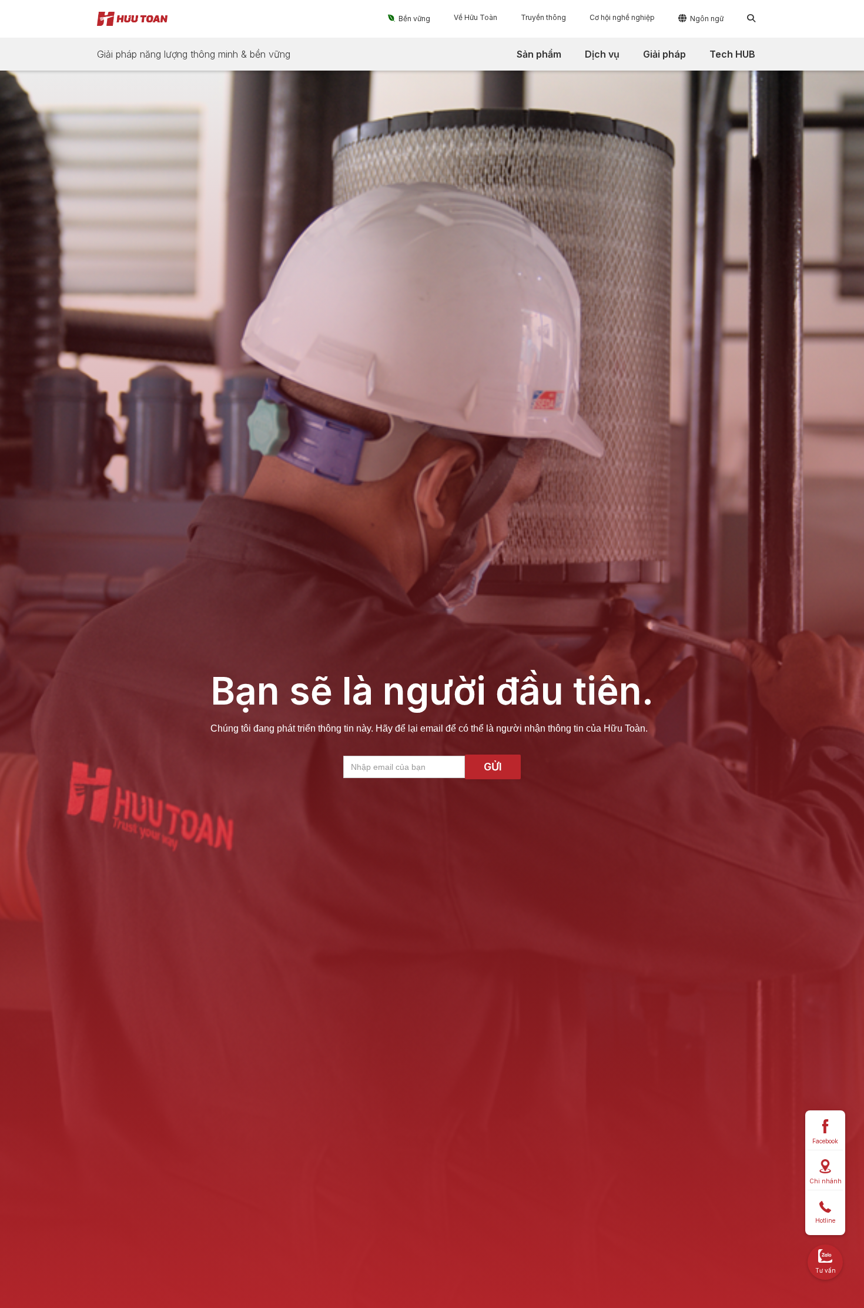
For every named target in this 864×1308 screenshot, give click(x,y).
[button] (409, 18)
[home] (132, 19)
